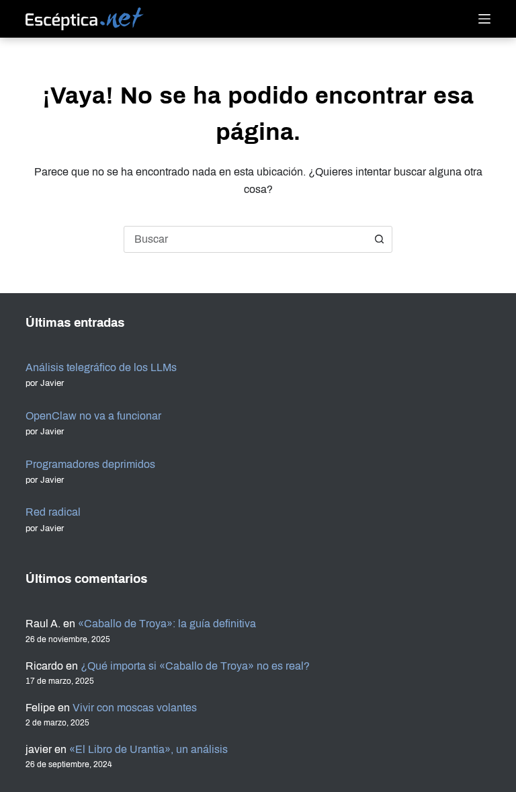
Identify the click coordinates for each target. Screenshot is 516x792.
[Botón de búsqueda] (379, 239)
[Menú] (484, 19)
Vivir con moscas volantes (135, 707)
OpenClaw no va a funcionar (93, 416)
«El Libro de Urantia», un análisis (148, 749)
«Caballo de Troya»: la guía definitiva (167, 623)
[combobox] (245, 239)
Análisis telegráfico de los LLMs (101, 367)
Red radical (53, 512)
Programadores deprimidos (90, 464)
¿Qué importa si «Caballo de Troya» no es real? (195, 666)
